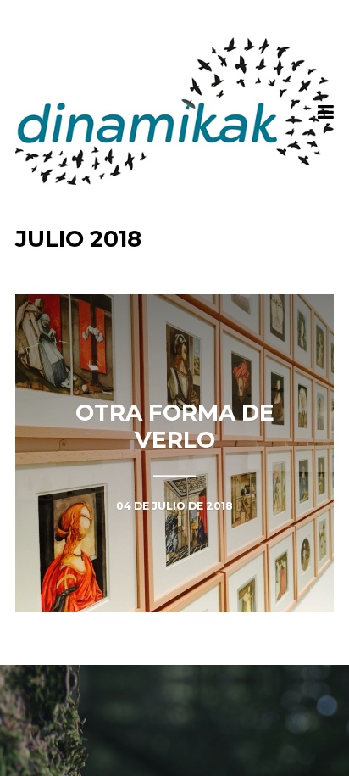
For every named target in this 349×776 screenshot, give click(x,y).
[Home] (175, 111)
